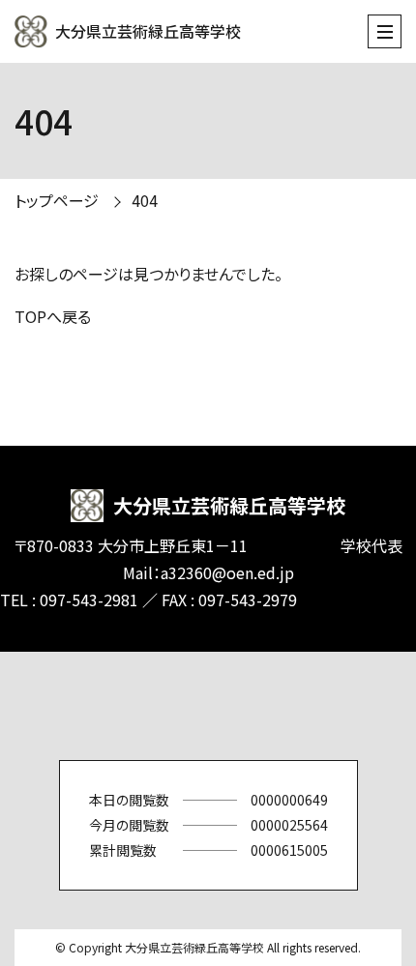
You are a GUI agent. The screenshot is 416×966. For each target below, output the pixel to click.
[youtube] (266, 706)
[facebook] (150, 706)
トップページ (57, 200)
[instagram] (208, 706)
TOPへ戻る (53, 316)
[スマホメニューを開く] (384, 31)
